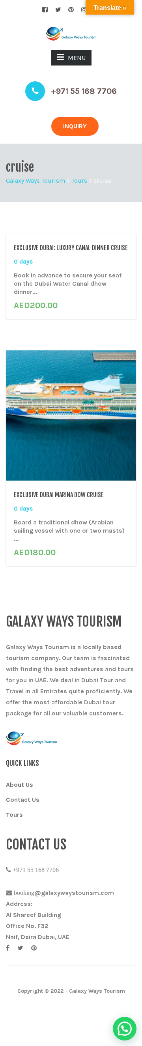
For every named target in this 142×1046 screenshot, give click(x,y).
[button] (124, 1028)
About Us (19, 784)
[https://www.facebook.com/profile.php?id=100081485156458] (7, 948)
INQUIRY (75, 126)
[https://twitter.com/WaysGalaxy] (20, 948)
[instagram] (84, 10)
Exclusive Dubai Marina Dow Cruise (59, 495)
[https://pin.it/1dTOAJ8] (34, 948)
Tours (14, 814)
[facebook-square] (45, 10)
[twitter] (58, 10)
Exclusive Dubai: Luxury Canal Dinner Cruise (71, 248)
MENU (77, 58)
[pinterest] (71, 10)
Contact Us (22, 799)
